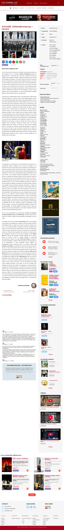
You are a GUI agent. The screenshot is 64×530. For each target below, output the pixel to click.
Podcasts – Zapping (41, 8)
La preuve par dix (53, 380)
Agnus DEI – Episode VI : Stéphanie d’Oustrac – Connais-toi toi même (53, 247)
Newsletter (29, 3)
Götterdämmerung (53, 28)
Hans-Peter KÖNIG (53, 48)
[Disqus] (19, 312)
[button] (22, 8)
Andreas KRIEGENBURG (54, 50)
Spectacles (15, 8)
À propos (36, 3)
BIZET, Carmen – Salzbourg (20, 458)
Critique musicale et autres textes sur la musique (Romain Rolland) (54, 277)
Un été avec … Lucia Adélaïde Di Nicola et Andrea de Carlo (46, 315)
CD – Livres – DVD (30, 8)
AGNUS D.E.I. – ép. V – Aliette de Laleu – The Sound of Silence (52, 253)
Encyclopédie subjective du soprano (54, 371)
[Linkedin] (34, 507)
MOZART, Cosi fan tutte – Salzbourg (51, 459)
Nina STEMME (52, 55)
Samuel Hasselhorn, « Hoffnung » (52, 265)
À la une (22, 8)
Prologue (10, 237)
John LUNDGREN (53, 51)
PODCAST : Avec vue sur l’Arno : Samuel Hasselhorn (53, 242)
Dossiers (51, 8)
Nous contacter (43, 3)
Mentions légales (24, 527)
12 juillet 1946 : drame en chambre (49, 423)
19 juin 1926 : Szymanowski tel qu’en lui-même (50, 441)
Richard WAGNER (53, 31)
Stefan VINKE (52, 57)
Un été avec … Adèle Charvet (46, 332)
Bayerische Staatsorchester (52, 41)
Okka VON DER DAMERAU (55, 58)
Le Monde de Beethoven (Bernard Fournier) (54, 290)
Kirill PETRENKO (53, 53)
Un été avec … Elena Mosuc (46, 348)
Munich (51, 34)
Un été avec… (52, 361)
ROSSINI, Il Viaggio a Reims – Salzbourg (52, 476)
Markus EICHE (52, 44)
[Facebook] (27, 507)
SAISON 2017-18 (52, 37)
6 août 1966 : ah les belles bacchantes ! (50, 407)
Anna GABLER (52, 46)
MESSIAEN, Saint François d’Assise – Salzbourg (20, 476)
